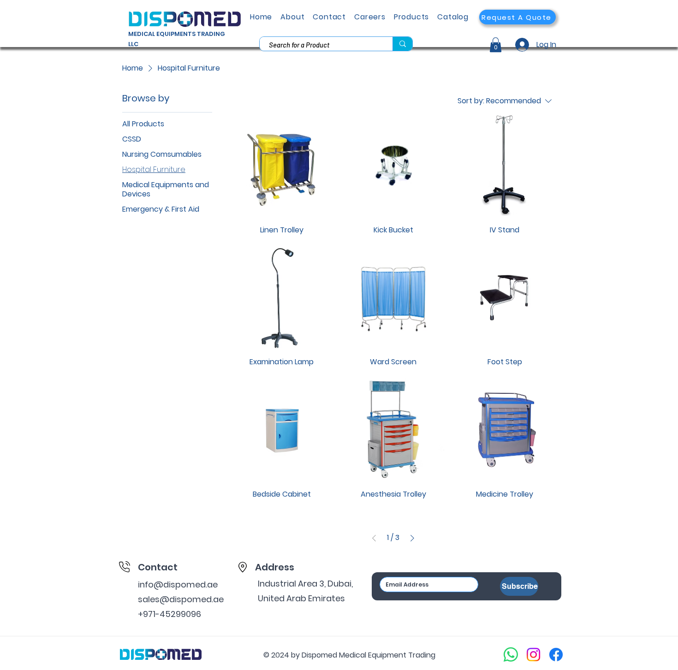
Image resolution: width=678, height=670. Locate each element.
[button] (517, 17)
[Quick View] (282, 165)
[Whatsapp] (511, 655)
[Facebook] (556, 655)
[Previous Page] (374, 538)
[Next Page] (412, 538)
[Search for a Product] (402, 44)
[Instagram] (533, 655)
